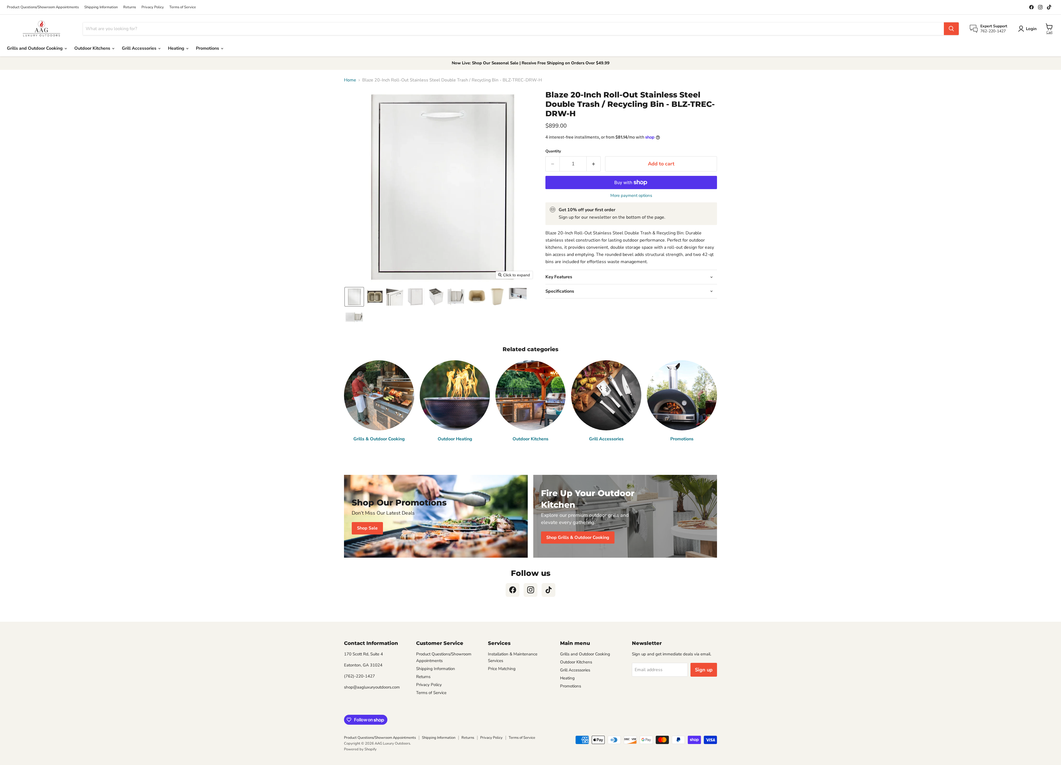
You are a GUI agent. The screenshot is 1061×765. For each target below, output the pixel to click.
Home (350, 80)
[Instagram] (530, 590)
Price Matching (502, 668)
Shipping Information (101, 7)
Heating (176, 48)
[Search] (951, 28)
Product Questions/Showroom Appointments (43, 7)
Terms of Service (182, 7)
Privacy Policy (152, 7)
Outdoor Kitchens (92, 48)
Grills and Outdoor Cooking (35, 48)
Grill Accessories (139, 48)
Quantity (553, 151)
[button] (354, 296)
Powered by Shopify (360, 749)
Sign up (704, 669)
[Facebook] (512, 590)
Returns (129, 7)
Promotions (208, 48)
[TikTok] (548, 590)
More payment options (631, 195)
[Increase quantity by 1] (594, 163)
